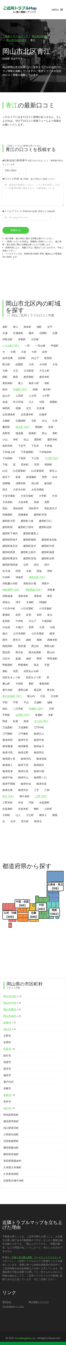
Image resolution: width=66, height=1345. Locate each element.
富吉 (49, 615)
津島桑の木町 (10, 583)
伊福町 (54, 345)
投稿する (16, 230)
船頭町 (48, 483)
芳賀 (47, 665)
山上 (18, 815)
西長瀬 (22, 646)
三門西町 (7, 734)
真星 (26, 721)
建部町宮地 (29, 558)
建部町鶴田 (29, 540)
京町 (33, 421)
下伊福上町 (8, 452)
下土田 (35, 458)
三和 (47, 790)
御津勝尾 (23, 746)
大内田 (43, 364)
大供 (54, 496)
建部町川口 (45, 521)
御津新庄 (39, 765)
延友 (36, 665)
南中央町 (24, 796)
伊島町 (22, 339)
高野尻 (6, 433)
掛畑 (35, 389)
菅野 (44, 477)
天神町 (30, 602)
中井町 (19, 621)
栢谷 (5, 389)
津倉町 (19, 577)
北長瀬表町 (8, 414)
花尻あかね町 (31, 671)
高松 (5, 508)
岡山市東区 (12, 1009)
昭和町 (48, 464)
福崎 (49, 702)
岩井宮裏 (7, 358)
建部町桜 (7, 527)
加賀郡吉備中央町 (13, 1180)
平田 (5, 702)
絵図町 (19, 364)
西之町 (35, 646)
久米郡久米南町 (12, 1167)
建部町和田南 (10, 565)
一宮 (27, 345)
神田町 (6, 408)
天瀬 (5, 333)
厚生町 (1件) (23, 427)
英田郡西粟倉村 (12, 1161)
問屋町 (43, 602)
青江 (15, 327)
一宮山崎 (40, 345)
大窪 (55, 364)
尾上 (20, 383)
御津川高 (7, 752)
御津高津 (7, 771)
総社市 (7, 1055)
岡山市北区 (12, 996)
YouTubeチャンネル (13, 1306)
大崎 (5, 371)
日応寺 (6, 658)
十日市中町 (8, 608)
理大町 (25, 821)
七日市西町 (19, 633)
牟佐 (20, 802)
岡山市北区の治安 (16, 40)
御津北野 (23, 752)
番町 (31, 684)
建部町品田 (45, 527)
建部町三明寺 (25, 527)
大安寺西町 (37, 489)
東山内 (31, 696)
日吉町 (54, 696)
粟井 (31, 333)
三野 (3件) (41, 796)
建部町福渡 (47, 552)
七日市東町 (37, 633)
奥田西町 (29, 377)
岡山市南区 (12, 1016)
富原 (28, 615)
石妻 (55, 333)
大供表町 (7, 502)
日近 (42, 696)
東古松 (51, 690)
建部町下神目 (10, 533)
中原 (41, 627)
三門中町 (39, 727)
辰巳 (36, 565)
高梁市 (7, 1062)
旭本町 (27, 327)
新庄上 (53, 471)
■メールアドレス (28, 211)
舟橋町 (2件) (36, 709)
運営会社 (6, 1302)
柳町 (36, 809)
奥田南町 (7, 383)
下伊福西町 (27, 452)
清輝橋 (6, 483)
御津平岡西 (8, 784)
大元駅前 (29, 371)
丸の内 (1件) (41, 721)
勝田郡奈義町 (11, 1154)
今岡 (13, 352)
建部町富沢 (29, 546)
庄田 (36, 464)
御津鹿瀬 (7, 746)
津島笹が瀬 (29, 583)
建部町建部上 (31, 533)
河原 (41, 402)
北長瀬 (40, 408)
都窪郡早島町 (11, 1121)
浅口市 (9, 1108)
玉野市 (7, 1036)
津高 (49, 596)
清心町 (35, 483)
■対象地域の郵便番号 (32, 162)
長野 (31, 627)
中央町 (6, 577)
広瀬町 (38, 702)
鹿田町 (38, 439)
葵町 (5, 327)
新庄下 (6, 477)
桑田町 (6, 427)
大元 (15, 371)
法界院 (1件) (23, 715)
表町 (47, 383)
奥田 (15, 377)
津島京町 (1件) (37, 577)
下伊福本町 (45, 452)
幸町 (15, 439)
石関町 (43, 333)
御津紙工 (7, 765)
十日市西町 (27, 608)
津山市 (9, 1029)
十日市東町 (45, 608)
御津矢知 (26, 784)
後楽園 (19, 433)
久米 (55, 421)
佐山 (26, 439)
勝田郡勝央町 (11, 1148)
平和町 (6, 715)
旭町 (39, 327)
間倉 (5, 721)
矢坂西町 (44, 802)
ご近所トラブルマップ (15, 36)
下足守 (22, 446)
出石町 (35, 339)
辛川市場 (18, 402)
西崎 (39, 640)
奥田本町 (44, 377)
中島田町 (47, 621)
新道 (18, 477)
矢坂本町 (23, 809)
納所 (28, 658)
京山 (44, 421)
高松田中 (34, 508)
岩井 (44, 352)
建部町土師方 (28, 552)
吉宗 (13, 821)
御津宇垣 (39, 740)
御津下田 (23, 765)
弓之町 (30, 815)
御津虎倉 (41, 759)
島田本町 (7, 446)
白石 (5, 471)
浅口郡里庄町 (11, 1128)
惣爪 (5, 489)
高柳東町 (23, 514)
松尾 (15, 721)
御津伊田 (7, 740)
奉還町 (39, 715)
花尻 (15, 671)
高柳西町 (7, 514)
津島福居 (7, 596)
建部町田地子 (10, 540)
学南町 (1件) (20, 389)
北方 (28, 408)
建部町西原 (8, 552)
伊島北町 (7, 339)
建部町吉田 (47, 558)
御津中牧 (7, 777)
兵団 (51, 709)
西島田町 (7, 646)
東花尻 (37, 690)
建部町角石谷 (10, 546)
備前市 (7, 1075)
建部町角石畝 (49, 540)
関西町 (54, 402)
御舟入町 (34, 383)
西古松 (19, 652)
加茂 (5, 402)
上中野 (46, 396)
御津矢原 (41, 784)
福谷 (5, 709)
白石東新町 (37, 471)
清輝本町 (21, 483)
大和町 (6, 815)
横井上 (43, 815)
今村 (34, 352)
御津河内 (26, 759)
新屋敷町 (31, 477)
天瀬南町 (18, 333)
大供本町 (23, 502)
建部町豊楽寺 (10, 558)
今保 (23, 352)
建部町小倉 (27, 521)
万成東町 (23, 727)
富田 (18, 615)
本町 (50, 715)
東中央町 (7, 690)
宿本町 (25, 464)
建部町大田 (8, 521)
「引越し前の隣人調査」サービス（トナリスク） (34, 1257)
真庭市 (9, 1095)
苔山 (44, 433)
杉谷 (55, 477)
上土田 (32, 396)
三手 (36, 790)
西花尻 (6, 652)
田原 (18, 571)
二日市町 (18, 709)
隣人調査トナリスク (39, 1302)
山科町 (48, 809)
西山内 (51, 652)
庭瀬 (18, 658)
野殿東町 (23, 665)
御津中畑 (39, 771)
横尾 (55, 815)
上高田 (19, 396)
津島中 (45, 583)
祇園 (18, 408)
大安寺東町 (8, 496)
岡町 (5, 377)
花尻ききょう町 (11, 677)
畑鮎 (5, 671)
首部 (50, 427)
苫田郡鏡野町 (11, 1141)
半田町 (19, 684)
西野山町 (49, 646)
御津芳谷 (23, 790)
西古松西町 (35, 652)
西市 (5, 640)
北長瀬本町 (27, 414)
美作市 (7, 1101)
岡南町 (39, 427)
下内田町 (7, 458)
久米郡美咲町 (11, 1174)
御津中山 (23, 777)
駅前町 (48, 358)
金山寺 (6, 396)
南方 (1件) (8, 796)
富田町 (6, 621)
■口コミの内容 (28, 179)
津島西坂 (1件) (33, 590)
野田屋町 (52, 658)
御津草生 (39, 752)
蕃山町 (6, 684)
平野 (15, 702)
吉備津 (43, 414)
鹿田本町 (52, 439)
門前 (31, 802)
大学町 (43, 496)
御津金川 (39, 746)
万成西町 (7, 727)
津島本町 (23, 596)
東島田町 (44, 684)
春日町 (47, 389)
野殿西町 (7, 665)
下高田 (22, 458)
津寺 (18, 602)
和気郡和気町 (11, 1115)
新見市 (7, 1069)
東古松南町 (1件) (12, 696)
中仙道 (6, 627)
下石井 (35, 446)
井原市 (9, 1049)
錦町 (28, 640)
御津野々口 (40, 777)
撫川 (5, 633)
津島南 (37, 596)
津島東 (51, 590)
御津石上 (39, 734)
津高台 (6, 602)
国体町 (32, 433)
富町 (39, 615)
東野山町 (23, 690)
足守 (49, 327)
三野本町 (7, 802)
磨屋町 (6, 615)
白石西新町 (19, 471)
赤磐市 (7, 1088)
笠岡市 (7, 1042)
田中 (47, 565)
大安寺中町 (19, 489)
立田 (25, 565)
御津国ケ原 (8, 759)
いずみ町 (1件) (10, 345)
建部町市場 (40, 514)
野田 (39, 658)
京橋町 (6, 421)
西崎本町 (52, 640)
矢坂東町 (7, 809)
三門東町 (23, 734)
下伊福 (48, 446)
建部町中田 (47, 546)
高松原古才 (50, 508)
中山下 (32, 621)
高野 (47, 502)
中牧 (52, 627)
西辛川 (17, 640)
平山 (26, 702)
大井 (31, 364)
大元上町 (44, 371)
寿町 (55, 433)
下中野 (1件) (51, 458)
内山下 (35, 358)
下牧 (5, 464)
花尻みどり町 (33, 677)
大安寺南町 (27, 496)
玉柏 (28, 571)
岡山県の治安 (39, 36)
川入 (31, 402)
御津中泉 (23, 771)
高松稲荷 (18, 508)
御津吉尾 (7, 790)
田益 (39, 571)
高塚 (36, 502)
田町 (49, 571)
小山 (5, 439)
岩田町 (22, 358)
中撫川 (19, 627)
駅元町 (6, 364)
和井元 (38, 821)
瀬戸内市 (8, 1082)
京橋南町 (21, 421)
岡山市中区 (12, 1003)
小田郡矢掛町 (11, 1134)
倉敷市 (9, 1022)
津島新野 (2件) (11, 590)
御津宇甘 (23, 740)
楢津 (52, 633)
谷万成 (6, 571)
